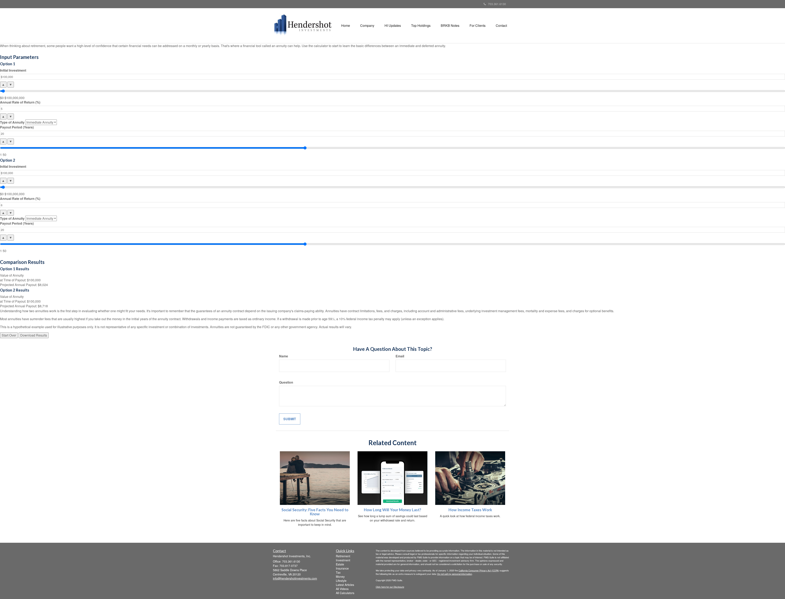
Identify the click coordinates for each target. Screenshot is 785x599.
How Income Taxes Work (470, 510)
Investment (343, 560)
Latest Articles (345, 585)
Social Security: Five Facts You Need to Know (314, 512)
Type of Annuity (12, 122)
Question (286, 382)
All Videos (342, 589)
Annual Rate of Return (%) (20, 102)
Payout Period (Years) (17, 127)
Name (283, 356)
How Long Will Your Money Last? (392, 510)
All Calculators (345, 593)
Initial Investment (13, 70)
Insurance (342, 568)
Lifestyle (341, 581)
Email (400, 356)
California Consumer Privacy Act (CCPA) (479, 570)
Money (340, 576)
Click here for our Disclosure (390, 586)
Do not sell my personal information (454, 573)
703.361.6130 (497, 4)
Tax (338, 572)
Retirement (343, 556)
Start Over (9, 335)
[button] (367, 25)
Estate (340, 564)
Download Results (33, 335)
